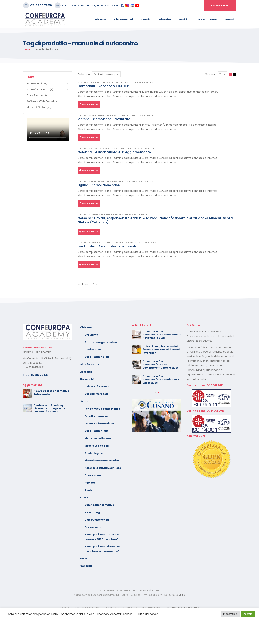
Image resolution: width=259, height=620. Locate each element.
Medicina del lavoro (98, 438)
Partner (90, 483)
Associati (146, 19)
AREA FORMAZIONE (220, 5)
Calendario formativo (99, 505)
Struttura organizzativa (101, 342)
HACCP (152, 82)
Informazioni (90, 104)
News (213, 19)
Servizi (182, 19)
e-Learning (105, 82)
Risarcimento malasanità (102, 460)
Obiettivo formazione (99, 423)
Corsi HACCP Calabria (88, 148)
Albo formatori (123, 19)
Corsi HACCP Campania (89, 82)
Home (27, 49)
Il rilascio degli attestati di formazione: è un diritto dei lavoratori (161, 349)
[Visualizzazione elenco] (234, 74)
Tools (88, 490)
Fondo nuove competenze (102, 409)
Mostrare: (210, 74)
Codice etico (93, 349)
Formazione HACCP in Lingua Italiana (130, 82)
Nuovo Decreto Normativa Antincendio (51, 392)
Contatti (228, 19)
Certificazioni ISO (96, 431)
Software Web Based (40, 101)
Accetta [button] (247, 614)
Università (164, 19)
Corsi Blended (36, 95)
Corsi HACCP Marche (87, 115)
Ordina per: (84, 74)
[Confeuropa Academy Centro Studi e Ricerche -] (45, 19)
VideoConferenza (38, 89)
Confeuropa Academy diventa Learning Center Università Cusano (50, 408)
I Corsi (198, 19)
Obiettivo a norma (97, 416)
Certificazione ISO (97, 357)
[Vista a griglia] (230, 74)
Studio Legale (94, 453)
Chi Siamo (91, 335)
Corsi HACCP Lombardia (89, 214)
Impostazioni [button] (230, 614)
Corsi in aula (93, 527)
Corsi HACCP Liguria (87, 181)
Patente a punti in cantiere (103, 468)
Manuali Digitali (36, 107)
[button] (155, 392)
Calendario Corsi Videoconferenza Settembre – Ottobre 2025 (161, 364)
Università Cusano (97, 386)
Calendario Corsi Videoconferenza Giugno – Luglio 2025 (161, 379)
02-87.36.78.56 (41, 5)
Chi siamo (99, 19)
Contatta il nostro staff (75, 5)
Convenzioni (93, 475)
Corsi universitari (96, 394)
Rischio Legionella (97, 446)
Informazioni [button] (90, 137)
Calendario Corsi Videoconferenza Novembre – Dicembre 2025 (162, 335)
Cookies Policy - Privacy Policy (182, 607)
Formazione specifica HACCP (126, 214)
